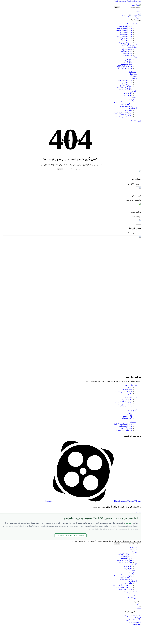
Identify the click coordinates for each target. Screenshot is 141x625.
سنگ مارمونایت (126, 64)
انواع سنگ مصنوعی (125, 428)
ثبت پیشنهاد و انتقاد (125, 589)
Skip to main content (134, 1)
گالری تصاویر (127, 93)
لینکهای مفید (132, 410)
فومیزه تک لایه (127, 49)
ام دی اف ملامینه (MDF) (123, 424)
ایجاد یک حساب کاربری (132, 616)
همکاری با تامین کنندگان (123, 391)
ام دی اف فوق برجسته (124, 30)
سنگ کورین (128, 60)
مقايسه (134, 596)
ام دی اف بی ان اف (125, 43)
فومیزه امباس (127, 55)
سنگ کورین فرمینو (125, 89)
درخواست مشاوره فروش (122, 112)
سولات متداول (127, 389)
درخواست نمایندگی (125, 404)
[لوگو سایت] (136, 5)
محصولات (133, 422)
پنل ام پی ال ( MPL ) (124, 66)
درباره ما (129, 387)
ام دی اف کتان (127, 41)
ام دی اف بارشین (126, 85)
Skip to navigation (120, 1)
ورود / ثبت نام (132, 598)
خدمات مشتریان (131, 397)
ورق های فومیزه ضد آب (123, 430)
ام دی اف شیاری (126, 38)
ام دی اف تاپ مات (125, 34)
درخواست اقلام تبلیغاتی (123, 114)
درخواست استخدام (125, 106)
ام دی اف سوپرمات (125, 32)
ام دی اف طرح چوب (124, 28)
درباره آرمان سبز (130, 385)
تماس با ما (128, 110)
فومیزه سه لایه (126, 51)
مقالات (129, 414)
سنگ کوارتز (128, 62)
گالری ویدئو (128, 95)
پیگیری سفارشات (125, 399)
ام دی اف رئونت (126, 83)
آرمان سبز (128, 523)
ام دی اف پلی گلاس (125, 426)
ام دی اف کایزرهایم (125, 80)
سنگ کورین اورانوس (124, 87)
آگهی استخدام (127, 418)
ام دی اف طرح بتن (125, 26)
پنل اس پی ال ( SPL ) (124, 68)
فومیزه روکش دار (125, 53)
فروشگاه (129, 412)
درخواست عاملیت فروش (123, 102)
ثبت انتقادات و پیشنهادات (123, 117)
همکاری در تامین (126, 104)
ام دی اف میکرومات (124, 36)
